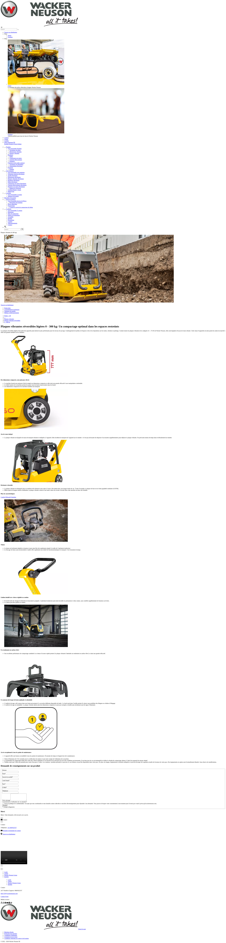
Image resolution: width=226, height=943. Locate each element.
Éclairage (10, 167)
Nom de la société (7, 777)
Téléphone (5, 791)
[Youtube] (8, 903)
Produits (8, 147)
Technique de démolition (16, 164)
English (6, 144)
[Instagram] (4, 903)
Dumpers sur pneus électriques (16, 186)
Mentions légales (9, 932)
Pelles (11, 156)
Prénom (4, 770)
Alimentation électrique (15, 166)
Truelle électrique (12, 175)
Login (6, 872)
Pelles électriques (12, 182)
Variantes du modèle (10, 311)
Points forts (7, 308)
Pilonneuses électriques (14, 177)
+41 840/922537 (12, 827)
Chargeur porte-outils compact (16, 163)
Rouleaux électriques (13, 180)
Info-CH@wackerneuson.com (9, 893)
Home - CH (7, 316)
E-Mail (4, 787)
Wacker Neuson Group (10, 875)
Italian (19, 144)
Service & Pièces (10, 199)
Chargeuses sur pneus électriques (17, 183)
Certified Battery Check (14, 190)
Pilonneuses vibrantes (16, 152)
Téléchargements (12, 223)
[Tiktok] (11, 903)
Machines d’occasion (10, 198)
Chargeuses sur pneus (16, 158)
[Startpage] (39, 26)
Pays (3, 784)
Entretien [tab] (13, 497)
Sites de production (13, 213)
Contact (6, 137)
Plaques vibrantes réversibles (12, 320)
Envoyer (5, 805)
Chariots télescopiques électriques (17, 185)
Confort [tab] (3, 497)
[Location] (2, 903)
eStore (9, 35)
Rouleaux (10, 155)
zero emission (10, 171)
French (16, 144)
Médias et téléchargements (11, 313)
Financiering (11, 206)
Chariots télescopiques (16, 159)
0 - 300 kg (7, 322)
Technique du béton (15, 150)
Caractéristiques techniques (11, 309)
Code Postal (6, 780)
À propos (8, 209)
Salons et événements (14, 215)
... (4, 317)
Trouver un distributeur (10, 32)
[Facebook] (6, 903)
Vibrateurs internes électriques (16, 174)
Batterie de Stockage (15, 188)
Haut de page (82, 929)
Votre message (6, 800)
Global (6, 139)
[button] (9, 142)
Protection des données (10, 933)
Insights (10, 218)
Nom (4, 773)
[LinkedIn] (10, 903)
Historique (11, 212)
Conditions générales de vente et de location (16, 938)
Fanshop (10, 37)
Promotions (11, 220)
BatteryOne (11, 191)
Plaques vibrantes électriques (16, 179)
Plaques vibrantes (14, 153)
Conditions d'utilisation (10, 935)
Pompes (12, 169)
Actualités (10, 217)
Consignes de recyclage (10, 937)
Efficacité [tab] (8, 497)
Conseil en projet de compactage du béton (21, 207)
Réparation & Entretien (16, 202)
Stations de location (13, 196)
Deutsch (11, 144)
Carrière (6, 141)
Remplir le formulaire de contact (12, 830)
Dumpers (12, 161)
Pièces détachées (12, 204)
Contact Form (4, 896)
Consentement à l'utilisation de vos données (14, 802)
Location (8, 193)
